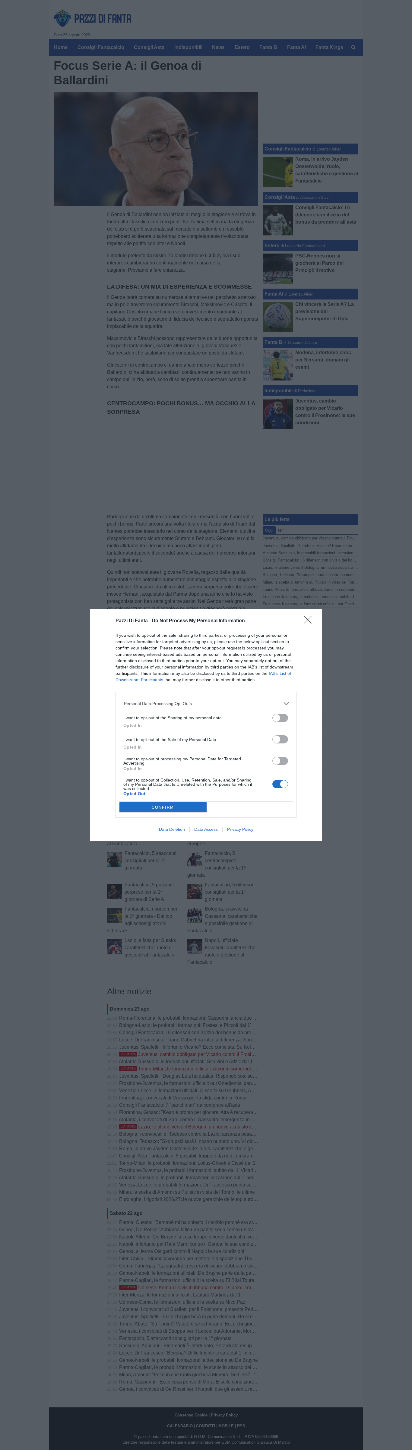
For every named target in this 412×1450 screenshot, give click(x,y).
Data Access (206, 829)
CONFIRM (163, 807)
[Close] (309, 621)
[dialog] (206, 725)
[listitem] (206, 704)
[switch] (280, 718)
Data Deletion (172, 829)
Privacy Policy (240, 829)
